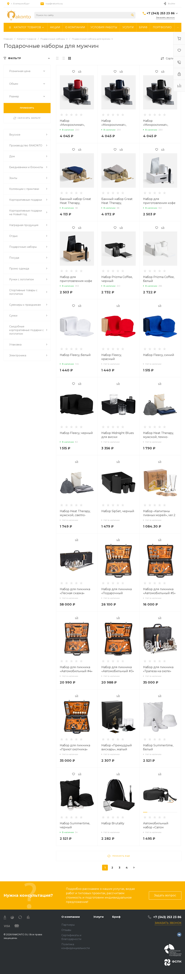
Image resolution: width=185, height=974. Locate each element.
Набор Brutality (112, 823)
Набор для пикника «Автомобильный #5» (159, 591)
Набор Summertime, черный (75, 825)
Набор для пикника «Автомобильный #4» (76, 669)
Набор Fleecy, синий (158, 355)
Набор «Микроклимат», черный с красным (74, 124)
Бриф (116, 916)
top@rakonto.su (54, 3)
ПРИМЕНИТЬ (27, 108)
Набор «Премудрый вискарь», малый (116, 747)
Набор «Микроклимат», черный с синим (114, 124)
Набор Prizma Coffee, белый (158, 279)
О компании (70, 916)
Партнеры (68, 924)
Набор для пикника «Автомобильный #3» (117, 669)
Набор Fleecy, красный (111, 357)
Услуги (98, 916)
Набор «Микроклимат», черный (155, 124)
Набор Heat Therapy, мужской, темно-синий (158, 437)
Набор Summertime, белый (158, 747)
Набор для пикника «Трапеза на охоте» (158, 669)
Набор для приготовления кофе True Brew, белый (159, 203)
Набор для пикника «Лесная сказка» (75, 591)
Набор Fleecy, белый (75, 355)
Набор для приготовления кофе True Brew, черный (76, 281)
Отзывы (66, 930)
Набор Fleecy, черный (76, 433)
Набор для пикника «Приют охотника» (75, 747)
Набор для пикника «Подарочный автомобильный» (116, 593)
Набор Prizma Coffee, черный (117, 279)
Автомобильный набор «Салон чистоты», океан (155, 827)
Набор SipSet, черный (117, 511)
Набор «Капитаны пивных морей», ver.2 (159, 513)
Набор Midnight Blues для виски (117, 435)
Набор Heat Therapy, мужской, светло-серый (75, 515)
